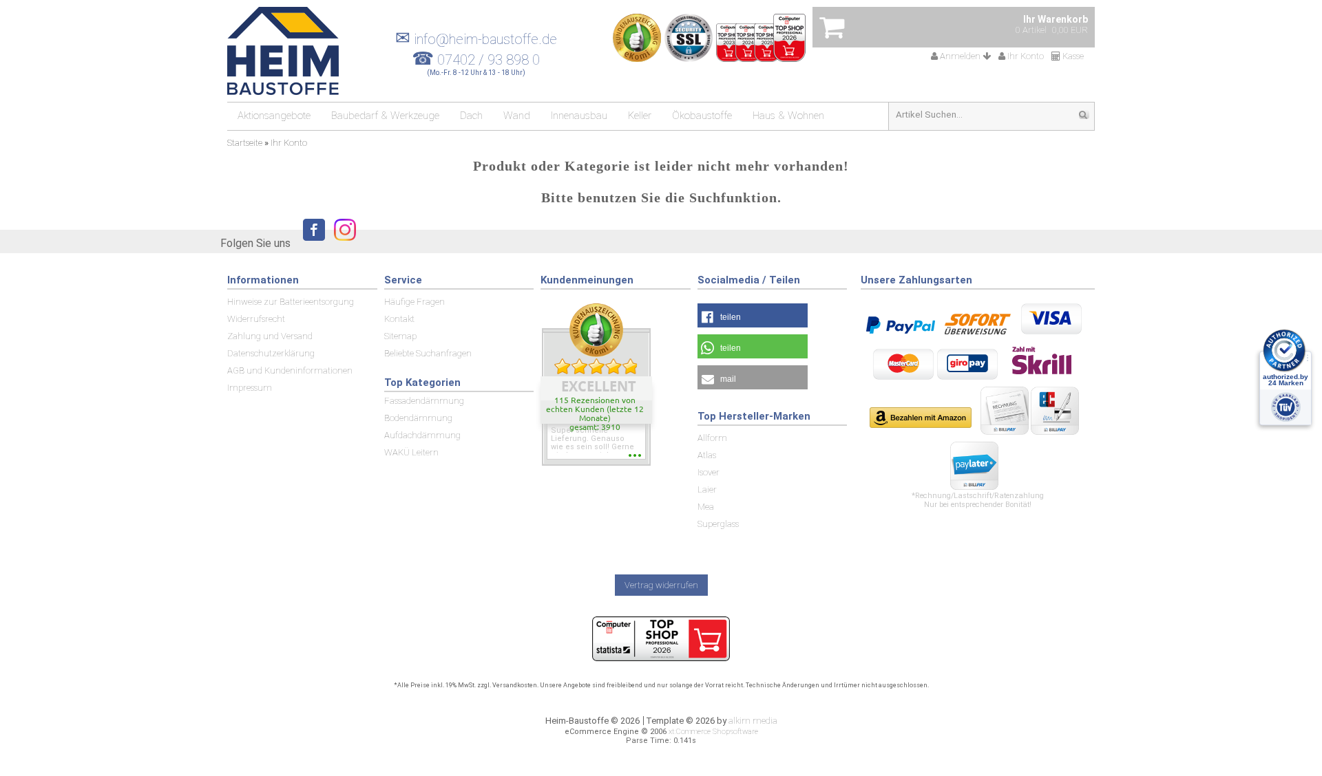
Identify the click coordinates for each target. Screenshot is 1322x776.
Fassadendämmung (424, 401)
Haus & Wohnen (788, 115)
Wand (516, 115)
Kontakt (399, 319)
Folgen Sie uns (255, 243)
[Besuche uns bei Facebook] (310, 242)
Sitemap (400, 336)
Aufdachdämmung (422, 435)
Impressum (249, 387)
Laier (707, 489)
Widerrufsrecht (256, 319)
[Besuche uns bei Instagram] (341, 242)
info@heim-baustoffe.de (476, 39)
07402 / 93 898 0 (488, 60)
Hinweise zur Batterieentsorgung (290, 302)
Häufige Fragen (414, 302)
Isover (708, 472)
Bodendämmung (418, 418)
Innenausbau (579, 115)
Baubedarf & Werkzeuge (385, 115)
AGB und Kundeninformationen (290, 370)
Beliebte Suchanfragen (428, 353)
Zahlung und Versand (270, 336)
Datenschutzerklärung (271, 353)
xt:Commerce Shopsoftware (713, 731)
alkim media (752, 720)
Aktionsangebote (274, 115)
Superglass (718, 524)
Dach (471, 115)
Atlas (706, 455)
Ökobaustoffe (702, 115)
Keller (639, 115)
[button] (752, 315)
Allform (712, 438)
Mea (705, 507)
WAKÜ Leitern (411, 452)
